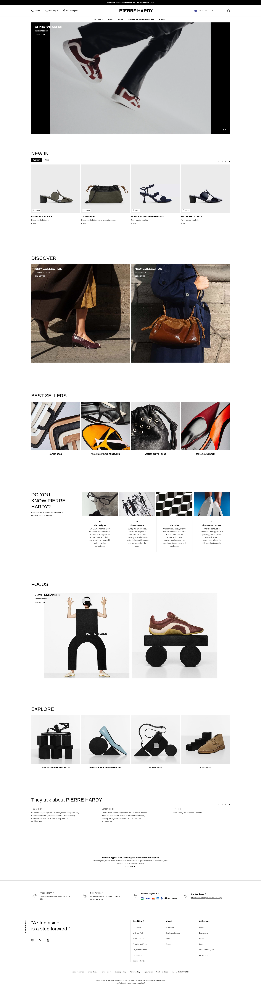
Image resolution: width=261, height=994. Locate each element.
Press (168, 939)
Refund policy (106, 972)
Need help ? (53, 11)
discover (40, 34)
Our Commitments (173, 933)
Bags (121, 19)
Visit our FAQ (138, 933)
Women (98, 19)
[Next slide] (228, 804)
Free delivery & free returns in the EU (130, 2)
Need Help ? (138, 921)
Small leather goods (141, 19)
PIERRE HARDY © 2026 (180, 972)
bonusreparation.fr (138, 983)
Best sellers (203, 933)
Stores (168, 944)
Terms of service (78, 972)
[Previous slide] (219, 804)
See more (130, 867)
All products (203, 955)
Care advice (137, 955)
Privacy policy (135, 972)
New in (201, 927)
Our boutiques (72, 11)
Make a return (138, 939)
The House (170, 927)
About (163, 19)
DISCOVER (40, 602)
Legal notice (148, 972)
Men (110, 19)
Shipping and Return (140, 944)
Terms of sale (92, 972)
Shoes (201, 939)
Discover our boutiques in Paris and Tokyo (206, 898)
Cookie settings (139, 961)
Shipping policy (120, 972)
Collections (204, 921)
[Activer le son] (224, 129)
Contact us (137, 927)
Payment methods (140, 950)
